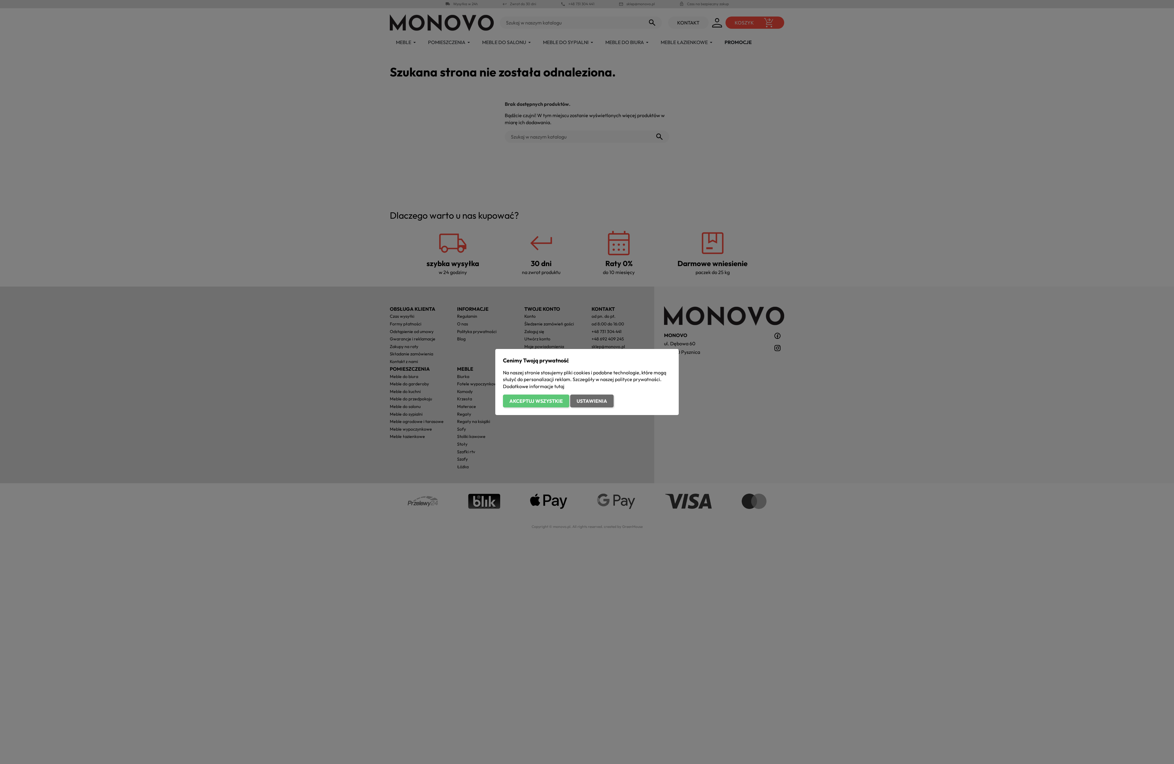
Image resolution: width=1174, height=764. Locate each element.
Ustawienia (592, 401)
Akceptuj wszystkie (536, 401)
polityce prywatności (637, 379)
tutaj (559, 386)
